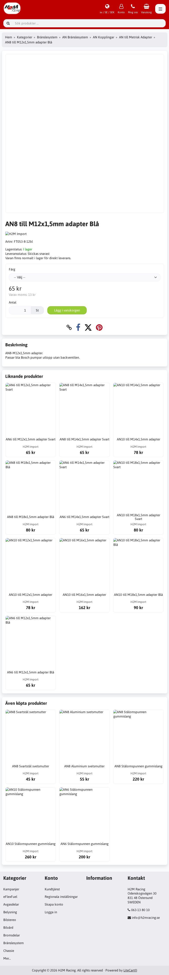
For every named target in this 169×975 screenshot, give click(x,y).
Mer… (7, 958)
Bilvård (8, 927)
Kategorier (24, 37)
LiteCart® (130, 970)
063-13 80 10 (140, 910)
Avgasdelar (11, 904)
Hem (8, 37)
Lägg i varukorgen (67, 310)
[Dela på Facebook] (78, 327)
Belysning (10, 912)
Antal (12, 302)
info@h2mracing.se (146, 917)
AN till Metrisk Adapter (135, 37)
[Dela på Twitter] (88, 327)
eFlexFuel (10, 897)
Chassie (8, 951)
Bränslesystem (47, 37)
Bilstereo (9, 920)
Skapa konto (54, 904)
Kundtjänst (52, 889)
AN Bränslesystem (75, 37)
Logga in (51, 912)
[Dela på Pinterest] (99, 327)
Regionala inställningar (61, 897)
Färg (12, 269)
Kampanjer (11, 889)
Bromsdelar (11, 935)
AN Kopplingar (103, 37)
